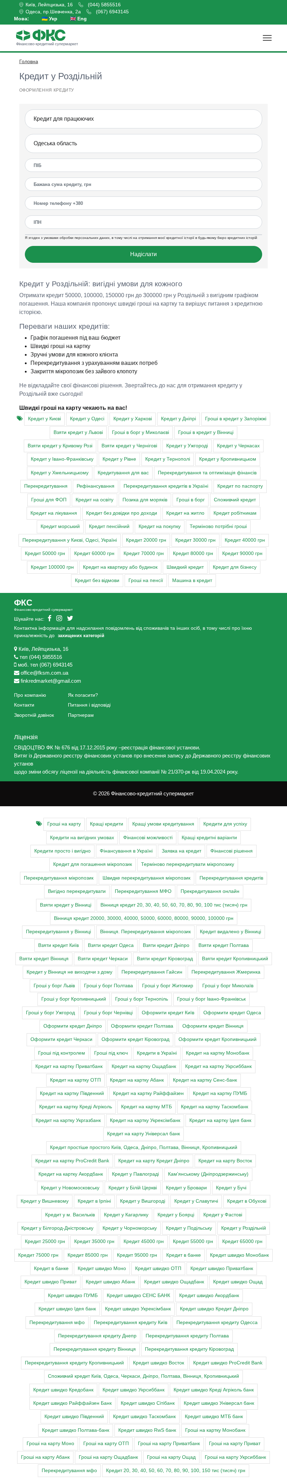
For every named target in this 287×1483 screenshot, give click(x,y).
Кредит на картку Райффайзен (148, 1093)
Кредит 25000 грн (45, 1241)
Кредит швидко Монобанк (239, 1255)
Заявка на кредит (181, 851)
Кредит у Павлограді (135, 1174)
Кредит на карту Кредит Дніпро (153, 1160)
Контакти (24, 705)
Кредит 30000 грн (195, 540)
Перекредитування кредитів (231, 878)
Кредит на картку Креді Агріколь (75, 1106)
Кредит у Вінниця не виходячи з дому (69, 972)
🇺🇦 (49, 18)
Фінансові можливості (148, 837)
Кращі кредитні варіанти (209, 837)
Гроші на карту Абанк (45, 1457)
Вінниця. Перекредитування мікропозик (145, 931)
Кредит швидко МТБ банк (214, 1416)
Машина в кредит (192, 580)
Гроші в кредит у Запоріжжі (235, 418)
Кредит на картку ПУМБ (220, 1093)
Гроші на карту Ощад (171, 1457)
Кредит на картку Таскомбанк (214, 1106)
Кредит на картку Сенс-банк (205, 1080)
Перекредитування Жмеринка (225, 972)
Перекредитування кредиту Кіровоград (189, 1349)
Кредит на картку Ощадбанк (144, 1066)
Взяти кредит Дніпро (166, 945)
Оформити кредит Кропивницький (217, 1039)
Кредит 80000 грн (193, 553)
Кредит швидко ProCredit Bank (227, 1362)
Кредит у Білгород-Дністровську (57, 1228)
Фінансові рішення (231, 851)
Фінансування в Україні (126, 851)
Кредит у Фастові (222, 1214)
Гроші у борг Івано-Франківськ (211, 999)
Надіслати (143, 254)
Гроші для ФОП (48, 499)
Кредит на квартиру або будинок (120, 567)
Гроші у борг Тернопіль (141, 999)
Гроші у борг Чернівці (108, 1012)
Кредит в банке (183, 1255)
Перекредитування (46, 486)
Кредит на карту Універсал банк (143, 1133)
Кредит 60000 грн (94, 553)
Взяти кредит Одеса (111, 945)
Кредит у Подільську (189, 1228)
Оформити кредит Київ (168, 1012)
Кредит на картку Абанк (137, 1080)
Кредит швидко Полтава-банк (75, 1430)
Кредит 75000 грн (38, 1255)
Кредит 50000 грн (45, 553)
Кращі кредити (106, 824)
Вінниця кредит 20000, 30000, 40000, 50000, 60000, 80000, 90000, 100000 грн (143, 918)
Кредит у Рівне (119, 459)
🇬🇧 (78, 18)
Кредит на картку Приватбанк (69, 1066)
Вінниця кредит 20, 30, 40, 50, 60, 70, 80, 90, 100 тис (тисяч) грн (173, 905)
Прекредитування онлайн (210, 891)
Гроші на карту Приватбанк (169, 1443)
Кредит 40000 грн (245, 540)
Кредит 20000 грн (146, 540)
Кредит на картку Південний (72, 1093)
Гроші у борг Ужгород (50, 1012)
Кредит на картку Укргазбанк (68, 1120)
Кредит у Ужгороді (187, 445)
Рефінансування (95, 486)
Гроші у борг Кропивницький (73, 999)
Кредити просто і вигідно (62, 851)
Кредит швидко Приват (50, 1281)
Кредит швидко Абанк (110, 1281)
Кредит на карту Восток (225, 1160)
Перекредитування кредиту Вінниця (95, 1349)
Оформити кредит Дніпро (72, 1026)
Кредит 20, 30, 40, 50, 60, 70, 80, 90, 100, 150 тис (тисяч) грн (175, 1470)
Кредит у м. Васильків (70, 1214)
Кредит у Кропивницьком (227, 459)
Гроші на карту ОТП (106, 1443)
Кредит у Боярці (176, 1214)
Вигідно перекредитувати (77, 891)
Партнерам (81, 715)
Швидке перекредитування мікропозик (146, 878)
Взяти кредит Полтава (223, 945)
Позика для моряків (144, 499)
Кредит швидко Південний (74, 1416)
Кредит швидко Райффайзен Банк (72, 1403)
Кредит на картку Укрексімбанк (145, 1120)
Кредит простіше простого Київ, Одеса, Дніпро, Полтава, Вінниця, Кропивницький (143, 1147)
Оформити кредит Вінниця (213, 1026)
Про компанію (30, 695)
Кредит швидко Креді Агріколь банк (214, 1389)
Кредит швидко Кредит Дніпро (214, 1308)
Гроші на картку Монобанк (215, 1430)
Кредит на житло (185, 513)
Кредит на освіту (94, 499)
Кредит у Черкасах (238, 445)
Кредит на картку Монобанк (217, 1053)
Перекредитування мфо (57, 1322)
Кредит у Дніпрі (178, 418)
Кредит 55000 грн (193, 1241)
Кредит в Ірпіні (94, 1201)
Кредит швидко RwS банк (147, 1430)
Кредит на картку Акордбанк (70, 1174)
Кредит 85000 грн (88, 1255)
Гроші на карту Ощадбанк (108, 1457)
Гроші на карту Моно (50, 1443)
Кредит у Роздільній (243, 1228)
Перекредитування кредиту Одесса (217, 1322)
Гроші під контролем (61, 1053)
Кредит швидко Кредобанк (63, 1389)
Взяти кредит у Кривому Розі (60, 445)
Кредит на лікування (53, 513)
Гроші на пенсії (145, 580)
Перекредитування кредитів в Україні (166, 486)
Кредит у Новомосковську (70, 1187)
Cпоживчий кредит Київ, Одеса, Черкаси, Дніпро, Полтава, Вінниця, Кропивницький (143, 1376)
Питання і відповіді (89, 705)
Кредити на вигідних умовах (82, 837)
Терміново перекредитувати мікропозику (187, 864)
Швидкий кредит (185, 567)
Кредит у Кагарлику (126, 1214)
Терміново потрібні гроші (218, 526)
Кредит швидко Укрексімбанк (138, 1308)
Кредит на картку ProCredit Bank (72, 1160)
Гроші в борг (190, 499)
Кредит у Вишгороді (142, 1201)
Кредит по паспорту (240, 486)
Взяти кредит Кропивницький (235, 958)
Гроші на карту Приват (234, 1443)
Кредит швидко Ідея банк (67, 1308)
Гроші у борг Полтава (108, 985)
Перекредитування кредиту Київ (130, 1322)
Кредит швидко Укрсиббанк (133, 1389)
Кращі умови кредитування (163, 824)
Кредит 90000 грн (242, 553)
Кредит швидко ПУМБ (73, 1295)
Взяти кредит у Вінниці (65, 905)
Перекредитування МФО (143, 891)
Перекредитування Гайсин (151, 972)
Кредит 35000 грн (94, 1241)
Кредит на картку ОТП (75, 1080)
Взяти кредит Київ (58, 945)
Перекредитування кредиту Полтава (187, 1335)
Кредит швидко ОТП (158, 1268)
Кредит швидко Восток (158, 1362)
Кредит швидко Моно (102, 1268)
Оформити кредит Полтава (142, 1026)
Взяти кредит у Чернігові (129, 445)
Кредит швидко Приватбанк (221, 1268)
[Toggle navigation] (267, 38)
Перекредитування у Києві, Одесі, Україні (69, 540)
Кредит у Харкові (132, 418)
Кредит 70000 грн (144, 553)
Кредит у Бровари (186, 1187)
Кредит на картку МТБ (146, 1106)
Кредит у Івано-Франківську (62, 459)
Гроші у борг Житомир (167, 985)
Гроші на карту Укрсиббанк (235, 1457)
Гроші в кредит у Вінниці (205, 432)
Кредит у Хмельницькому (60, 472)
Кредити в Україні (157, 1053)
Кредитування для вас (123, 472)
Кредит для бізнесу (235, 567)
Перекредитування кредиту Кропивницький (74, 1362)
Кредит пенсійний (109, 526)
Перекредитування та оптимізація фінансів (207, 472)
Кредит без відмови (97, 580)
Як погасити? (83, 695)
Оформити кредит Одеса (232, 1012)
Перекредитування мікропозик (58, 878)
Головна (28, 61)
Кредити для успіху (225, 824)
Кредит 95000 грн (137, 1255)
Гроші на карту (64, 824)
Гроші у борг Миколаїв (227, 985)
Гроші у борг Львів (54, 985)
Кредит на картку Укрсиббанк (218, 1066)
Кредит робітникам (235, 513)
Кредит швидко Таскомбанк (144, 1416)
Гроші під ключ (111, 1053)
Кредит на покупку (160, 526)
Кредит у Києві (44, 418)
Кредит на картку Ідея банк (220, 1120)
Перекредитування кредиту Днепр (97, 1335)
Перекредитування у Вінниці (58, 931)
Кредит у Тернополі (167, 459)
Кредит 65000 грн (242, 1241)
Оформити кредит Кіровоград (135, 1039)
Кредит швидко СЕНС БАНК (138, 1295)
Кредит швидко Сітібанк (148, 1403)
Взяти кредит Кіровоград (165, 958)
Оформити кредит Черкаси (61, 1039)
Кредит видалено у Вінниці (230, 931)
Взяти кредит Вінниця (44, 958)
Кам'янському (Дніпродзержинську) (208, 1174)
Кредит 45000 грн (144, 1241)
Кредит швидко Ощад (237, 1281)
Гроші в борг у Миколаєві (140, 432)
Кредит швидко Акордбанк (209, 1295)
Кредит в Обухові (246, 1201)
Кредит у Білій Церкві (132, 1187)
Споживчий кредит (235, 499)
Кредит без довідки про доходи (121, 513)
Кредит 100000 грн (52, 567)
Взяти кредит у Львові (78, 432)
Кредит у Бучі (231, 1187)
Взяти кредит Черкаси (103, 958)
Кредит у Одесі (87, 418)
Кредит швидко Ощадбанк (174, 1281)
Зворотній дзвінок (34, 715)
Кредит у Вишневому (45, 1201)
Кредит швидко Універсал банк (219, 1403)
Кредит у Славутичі (196, 1201)
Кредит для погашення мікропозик (92, 864)
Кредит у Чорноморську (130, 1228)
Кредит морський (60, 526)
